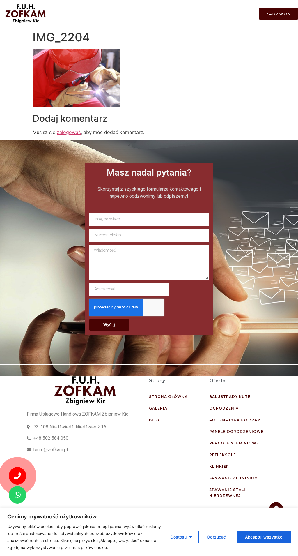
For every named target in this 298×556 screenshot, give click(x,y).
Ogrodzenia (224, 408)
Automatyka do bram (235, 420)
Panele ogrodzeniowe (236, 431)
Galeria (158, 408)
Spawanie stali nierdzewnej (227, 493)
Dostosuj (179, 536)
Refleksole (222, 455)
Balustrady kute (230, 396)
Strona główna (168, 396)
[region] (149, 532)
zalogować (69, 132)
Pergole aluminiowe (234, 443)
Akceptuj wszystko (263, 536)
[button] (63, 14)
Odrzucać (216, 536)
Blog (155, 420)
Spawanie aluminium (233, 478)
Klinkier (219, 466)
